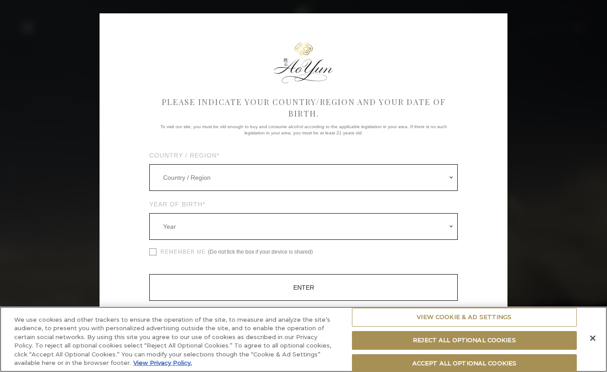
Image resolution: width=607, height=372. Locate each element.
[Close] (593, 338)
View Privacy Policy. (162, 362)
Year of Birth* (177, 204)
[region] (303, 339)
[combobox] (303, 177)
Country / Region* (184, 155)
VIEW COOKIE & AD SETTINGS (464, 317)
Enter (303, 287)
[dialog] (303, 186)
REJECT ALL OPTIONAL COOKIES (464, 340)
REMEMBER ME (183, 252)
